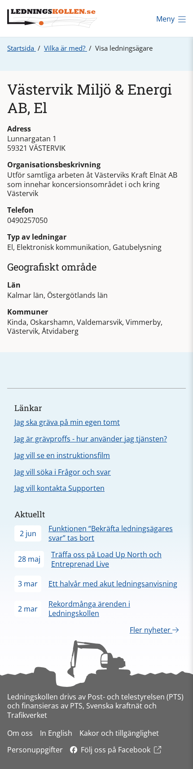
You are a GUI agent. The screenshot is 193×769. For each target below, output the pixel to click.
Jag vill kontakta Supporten (59, 488)
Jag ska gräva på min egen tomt (67, 422)
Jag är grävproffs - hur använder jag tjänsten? (90, 439)
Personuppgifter (35, 750)
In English (56, 733)
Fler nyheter (151, 630)
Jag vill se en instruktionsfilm (62, 455)
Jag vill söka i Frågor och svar (62, 472)
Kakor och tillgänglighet (119, 733)
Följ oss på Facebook (115, 750)
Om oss (20, 733)
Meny (165, 19)
